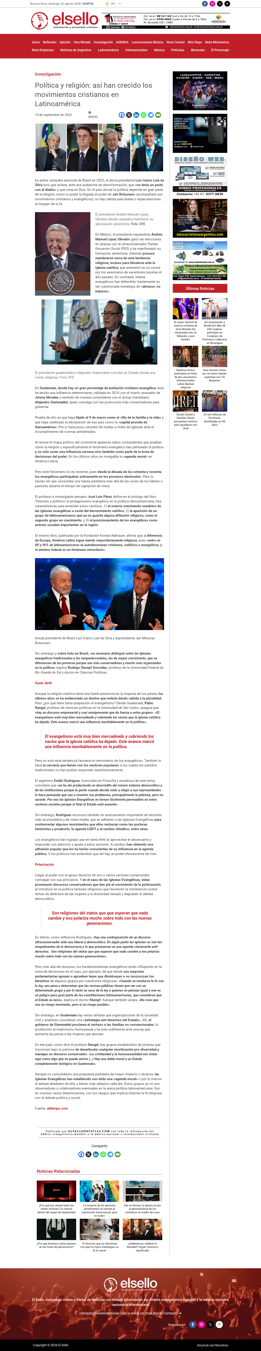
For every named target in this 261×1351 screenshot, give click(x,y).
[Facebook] (121, 115)
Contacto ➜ (172, 1313)
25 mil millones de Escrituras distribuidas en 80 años (214, 420)
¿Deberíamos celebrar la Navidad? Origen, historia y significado (142, 1247)
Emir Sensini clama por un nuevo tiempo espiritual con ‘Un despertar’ (214, 375)
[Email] (158, 115)
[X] (129, 115)
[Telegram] (151, 115)
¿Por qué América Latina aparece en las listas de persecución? (56, 1245)
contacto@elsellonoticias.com (103, 1313)
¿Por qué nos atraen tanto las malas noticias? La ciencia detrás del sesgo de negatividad (56, 1209)
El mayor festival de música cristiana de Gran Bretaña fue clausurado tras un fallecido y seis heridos (185, 331)
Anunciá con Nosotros (212, 1345)
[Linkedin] (136, 115)
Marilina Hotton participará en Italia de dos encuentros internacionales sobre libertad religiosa (185, 379)
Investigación (48, 74)
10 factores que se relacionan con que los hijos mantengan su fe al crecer (99, 1247)
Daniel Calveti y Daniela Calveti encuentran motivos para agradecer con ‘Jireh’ (185, 421)
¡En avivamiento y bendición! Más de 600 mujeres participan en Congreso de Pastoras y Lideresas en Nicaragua (214, 333)
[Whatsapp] (143, 115)
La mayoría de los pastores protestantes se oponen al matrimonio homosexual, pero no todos (99, 1210)
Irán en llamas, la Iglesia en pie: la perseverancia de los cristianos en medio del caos (142, 1209)
